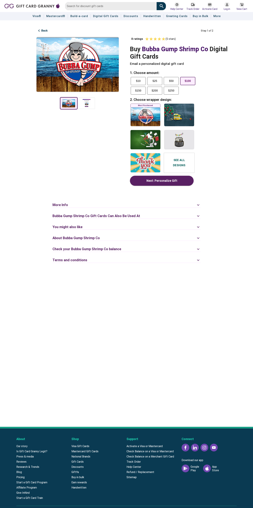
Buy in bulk (77, 477)
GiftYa (75, 472)
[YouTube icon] (214, 447)
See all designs (179, 162)
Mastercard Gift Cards (84, 451)
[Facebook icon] (185, 447)
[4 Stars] (159, 39)
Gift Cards (77, 461)
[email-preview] (86, 103)
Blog (19, 472)
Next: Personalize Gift (161, 180)
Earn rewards (79, 482)
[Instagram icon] (204, 447)
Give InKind (23, 492)
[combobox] (111, 6)
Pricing (20, 477)
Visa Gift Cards (80, 446)
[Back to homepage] (33, 5)
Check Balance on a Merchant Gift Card (150, 456)
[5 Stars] (163, 39)
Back (44, 30)
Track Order (133, 461)
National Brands (80, 456)
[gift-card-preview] (68, 103)
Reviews (21, 461)
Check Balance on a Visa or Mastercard (150, 451)
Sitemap (131, 477)
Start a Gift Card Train (29, 498)
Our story (22, 446)
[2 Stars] (151, 39)
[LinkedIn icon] (195, 447)
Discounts (77, 467)
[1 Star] (147, 39)
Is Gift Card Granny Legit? (31, 451)
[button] (126, 202)
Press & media (25, 456)
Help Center (133, 467)
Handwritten (78, 487)
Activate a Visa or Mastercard (144, 446)
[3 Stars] (155, 39)
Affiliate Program (26, 487)
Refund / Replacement (140, 472)
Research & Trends (27, 467)
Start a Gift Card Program (31, 482)
